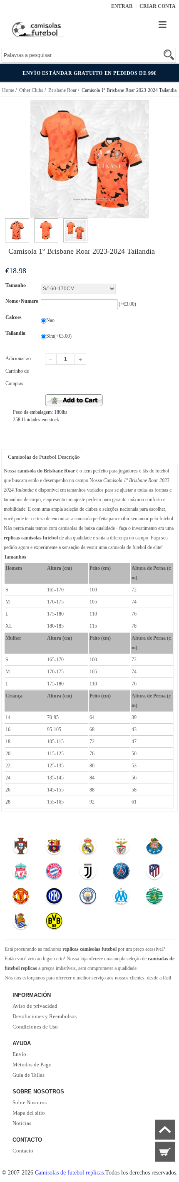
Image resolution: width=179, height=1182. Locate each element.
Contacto (22, 1150)
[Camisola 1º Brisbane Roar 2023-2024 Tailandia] (17, 222)
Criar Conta (157, 6)
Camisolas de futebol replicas (69, 1173)
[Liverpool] (21, 873)
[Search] (169, 54)
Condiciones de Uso (35, 1027)
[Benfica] (121, 848)
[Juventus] (88, 873)
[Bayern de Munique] (55, 873)
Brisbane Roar (62, 90)
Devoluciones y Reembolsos (44, 1016)
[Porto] (155, 848)
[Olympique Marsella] (121, 898)
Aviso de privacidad (34, 1006)
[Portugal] (21, 848)
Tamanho (15, 285)
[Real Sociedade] (21, 922)
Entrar (122, 6)
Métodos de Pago (32, 1064)
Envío (19, 1054)
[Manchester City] (88, 898)
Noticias (21, 1123)
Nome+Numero (21, 301)
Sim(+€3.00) (59, 336)
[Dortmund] (55, 922)
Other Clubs (31, 90)
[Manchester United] (21, 898)
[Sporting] (155, 898)
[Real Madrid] (88, 848)
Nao (50, 320)
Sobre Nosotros (29, 1102)
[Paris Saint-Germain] (121, 873)
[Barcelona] (55, 848)
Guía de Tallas (28, 1075)
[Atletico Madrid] (155, 873)
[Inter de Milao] (55, 898)
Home (8, 90)
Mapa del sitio (28, 1113)
